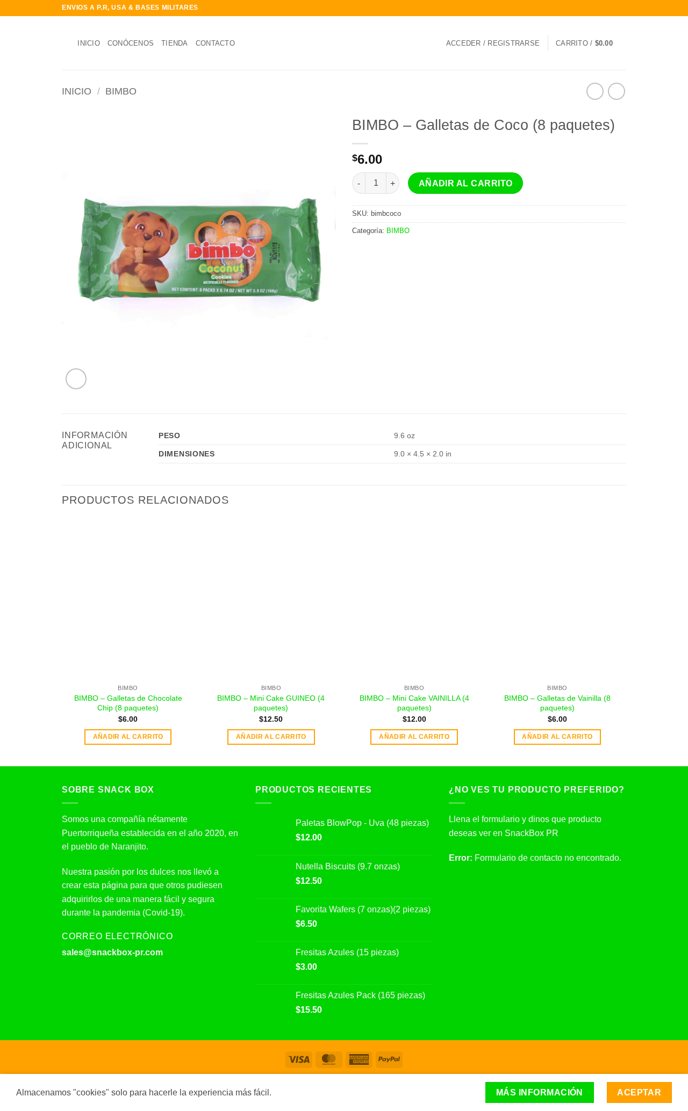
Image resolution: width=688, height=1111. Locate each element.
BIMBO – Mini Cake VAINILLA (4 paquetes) (414, 703)
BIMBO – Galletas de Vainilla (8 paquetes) (557, 703)
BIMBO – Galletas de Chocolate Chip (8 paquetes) (128, 703)
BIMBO (121, 91)
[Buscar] (66, 43)
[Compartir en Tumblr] (424, 253)
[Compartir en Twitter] (372, 253)
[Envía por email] (385, 253)
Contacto (215, 43)
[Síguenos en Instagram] (600, 8)
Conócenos (131, 43)
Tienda (174, 43)
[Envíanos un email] (621, 8)
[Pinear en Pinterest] (397, 253)
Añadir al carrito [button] (128, 737)
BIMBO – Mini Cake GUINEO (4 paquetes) (271, 703)
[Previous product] (616, 91)
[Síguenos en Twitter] (610, 8)
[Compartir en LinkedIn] (411, 253)
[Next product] (594, 91)
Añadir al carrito (466, 183)
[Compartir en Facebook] (358, 253)
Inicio (88, 43)
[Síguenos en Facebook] (590, 8)
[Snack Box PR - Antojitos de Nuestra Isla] (344, 43)
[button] (493, 43)
